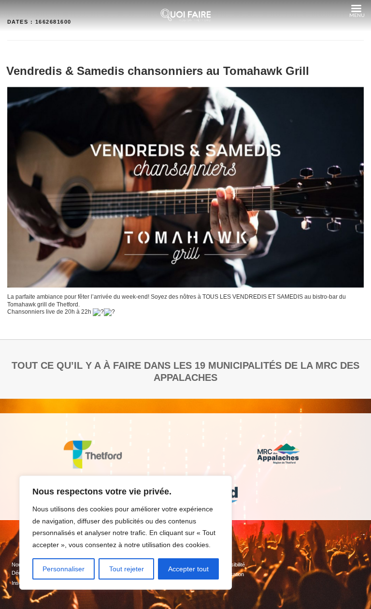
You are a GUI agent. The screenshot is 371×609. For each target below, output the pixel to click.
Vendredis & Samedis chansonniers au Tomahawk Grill (157, 70)
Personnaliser (64, 569)
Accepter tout (188, 569)
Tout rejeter (126, 569)
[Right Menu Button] (356, 8)
